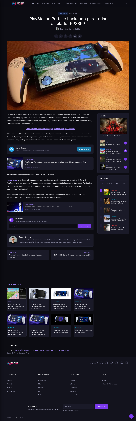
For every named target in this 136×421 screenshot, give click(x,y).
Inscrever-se (85, 226)
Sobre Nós (109, 3)
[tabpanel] (113, 210)
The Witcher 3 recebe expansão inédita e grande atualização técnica (118, 229)
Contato (104, 380)
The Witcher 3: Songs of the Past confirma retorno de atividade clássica (119, 202)
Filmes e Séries (96, 3)
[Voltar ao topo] (131, 416)
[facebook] (112, 363)
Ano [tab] (123, 184)
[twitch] (117, 363)
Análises (45, 3)
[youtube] (102, 363)
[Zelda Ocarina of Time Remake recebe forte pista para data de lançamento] (107, 192)
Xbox (40, 384)
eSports (72, 384)
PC (39, 391)
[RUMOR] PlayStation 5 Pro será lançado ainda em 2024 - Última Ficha (42, 350)
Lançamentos (71, 3)
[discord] (122, 363)
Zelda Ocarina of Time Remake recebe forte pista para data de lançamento (118, 193)
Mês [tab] (117, 184)
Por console (57, 3)
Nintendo (41, 387)
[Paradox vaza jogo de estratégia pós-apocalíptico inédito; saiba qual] (107, 210)
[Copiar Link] (80, 36)
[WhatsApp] (56, 36)
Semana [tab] (110, 184)
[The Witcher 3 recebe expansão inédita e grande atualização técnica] (107, 227)
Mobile (40, 395)
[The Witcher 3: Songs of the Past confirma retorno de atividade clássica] (107, 201)
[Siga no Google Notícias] (75, 36)
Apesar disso (12, 180)
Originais (9, 384)
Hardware (73, 380)
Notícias (35, 3)
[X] (61, 36)
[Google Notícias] (127, 363)
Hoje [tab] (103, 184)
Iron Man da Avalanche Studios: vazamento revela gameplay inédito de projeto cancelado (118, 220)
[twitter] (92, 363)
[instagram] (97, 363)
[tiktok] (107, 363)
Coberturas (73, 387)
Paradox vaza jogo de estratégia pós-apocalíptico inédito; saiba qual (118, 211)
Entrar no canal (84, 149)
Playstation (63, 13)
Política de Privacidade (109, 384)
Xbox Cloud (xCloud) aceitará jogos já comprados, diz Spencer (50, 129)
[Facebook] (66, 36)
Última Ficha (16, 418)
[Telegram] (70, 36)
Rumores (83, 3)
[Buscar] (127, 3)
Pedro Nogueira (65, 29)
